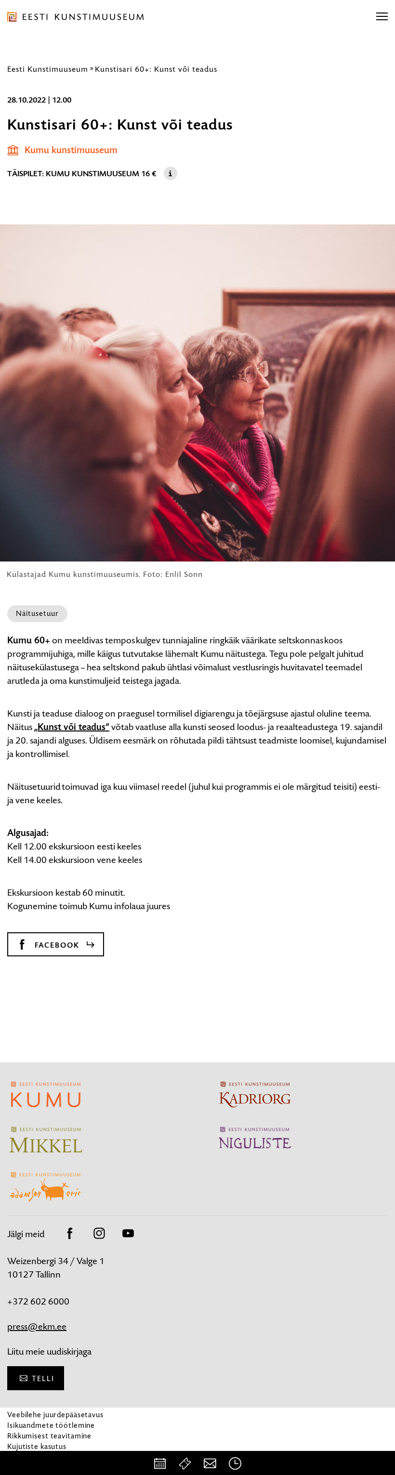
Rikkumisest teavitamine (49, 1435)
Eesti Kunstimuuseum (47, 69)
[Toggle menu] (382, 17)
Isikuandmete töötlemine (51, 1425)
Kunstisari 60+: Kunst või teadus (156, 69)
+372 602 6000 (38, 1301)
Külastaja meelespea (42, 1457)
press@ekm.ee (36, 1326)
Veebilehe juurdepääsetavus (55, 1414)
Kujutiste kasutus (36, 1446)
